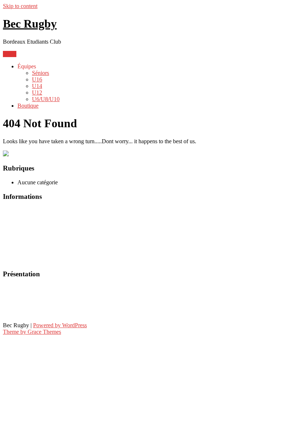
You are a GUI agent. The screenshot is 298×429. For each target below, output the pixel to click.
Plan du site (17, 260)
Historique (16, 288)
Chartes (13, 223)
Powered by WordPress (60, 325)
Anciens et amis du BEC (33, 248)
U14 (37, 86)
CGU (9, 211)
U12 (37, 92)
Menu (9, 54)
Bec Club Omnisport (28, 235)
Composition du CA (27, 313)
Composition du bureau (32, 300)
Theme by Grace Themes (32, 332)
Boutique (28, 106)
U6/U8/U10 (46, 99)
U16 (37, 79)
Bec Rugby (30, 23)
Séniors (40, 73)
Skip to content (20, 6)
